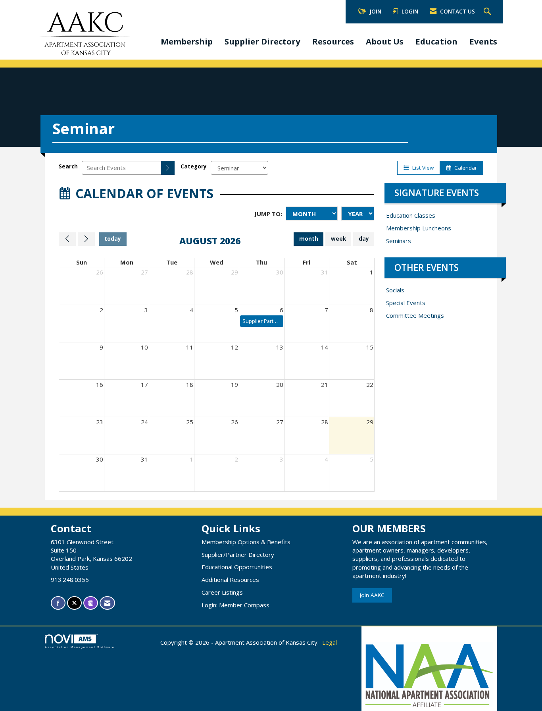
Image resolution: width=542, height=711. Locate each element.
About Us (385, 41)
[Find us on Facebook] (58, 603)
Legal (329, 642)
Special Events (405, 303)
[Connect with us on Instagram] (90, 603)
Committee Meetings (415, 315)
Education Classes (410, 215)
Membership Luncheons (418, 228)
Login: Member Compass (235, 605)
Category (194, 166)
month (308, 238)
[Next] (86, 239)
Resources (333, 41)
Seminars (398, 241)
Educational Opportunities (237, 567)
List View (421, 167)
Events (483, 41)
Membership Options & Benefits (246, 542)
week (338, 238)
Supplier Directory (262, 41)
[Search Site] (488, 12)
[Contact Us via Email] (107, 603)
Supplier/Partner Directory (238, 554)
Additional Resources (230, 579)
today (112, 238)
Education (436, 41)
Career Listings (222, 592)
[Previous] (67, 239)
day (364, 238)
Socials (395, 290)
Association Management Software (80, 647)
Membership (187, 41)
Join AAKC (372, 595)
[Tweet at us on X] (74, 603)
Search (68, 166)
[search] (168, 168)
